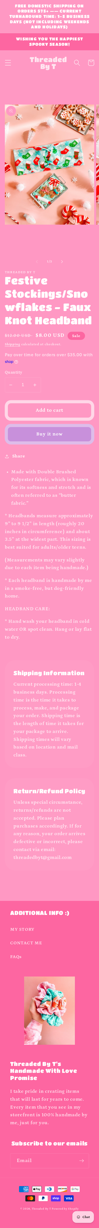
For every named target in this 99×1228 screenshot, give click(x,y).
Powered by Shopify (65, 1208)
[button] (8, 63)
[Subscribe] (82, 1160)
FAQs (16, 956)
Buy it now (49, 434)
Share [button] (18, 456)
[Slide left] (37, 261)
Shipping (12, 344)
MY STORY (22, 929)
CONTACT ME (26, 943)
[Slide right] (62, 261)
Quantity (13, 372)
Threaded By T (41, 1208)
